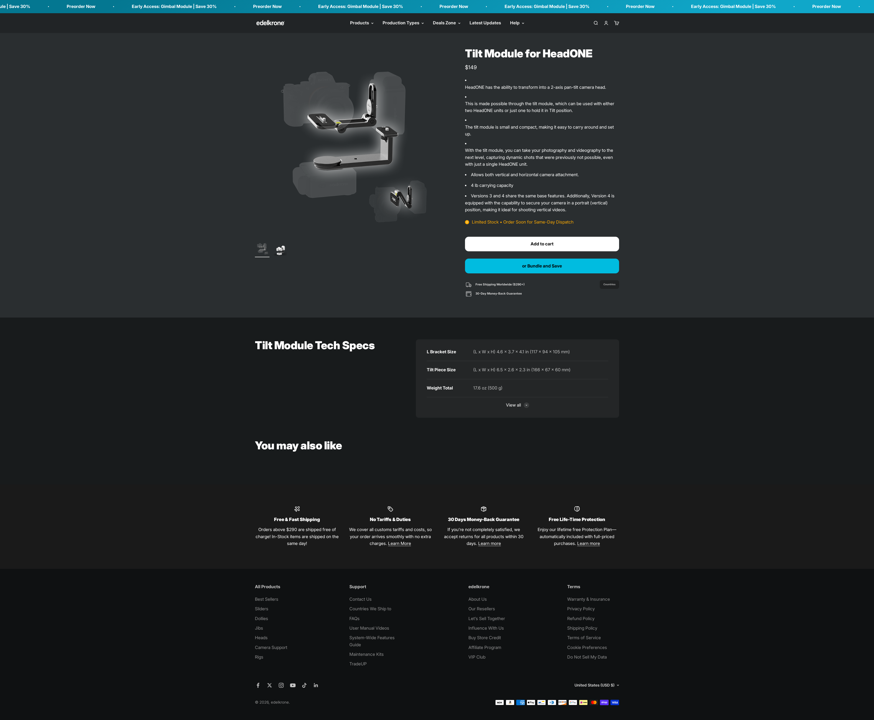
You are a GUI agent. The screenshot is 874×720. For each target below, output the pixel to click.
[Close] (861, 573)
